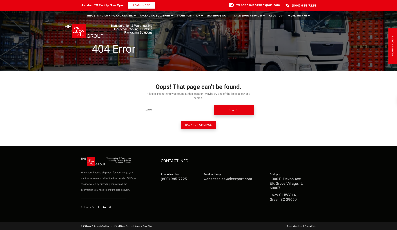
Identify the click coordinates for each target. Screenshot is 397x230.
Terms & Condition (294, 226)
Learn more (141, 5)
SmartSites (147, 226)
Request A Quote (392, 46)
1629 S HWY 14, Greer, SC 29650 (283, 197)
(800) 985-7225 (304, 5)
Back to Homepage (198, 125)
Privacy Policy (310, 226)
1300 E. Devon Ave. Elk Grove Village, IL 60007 (286, 183)
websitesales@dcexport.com (258, 5)
